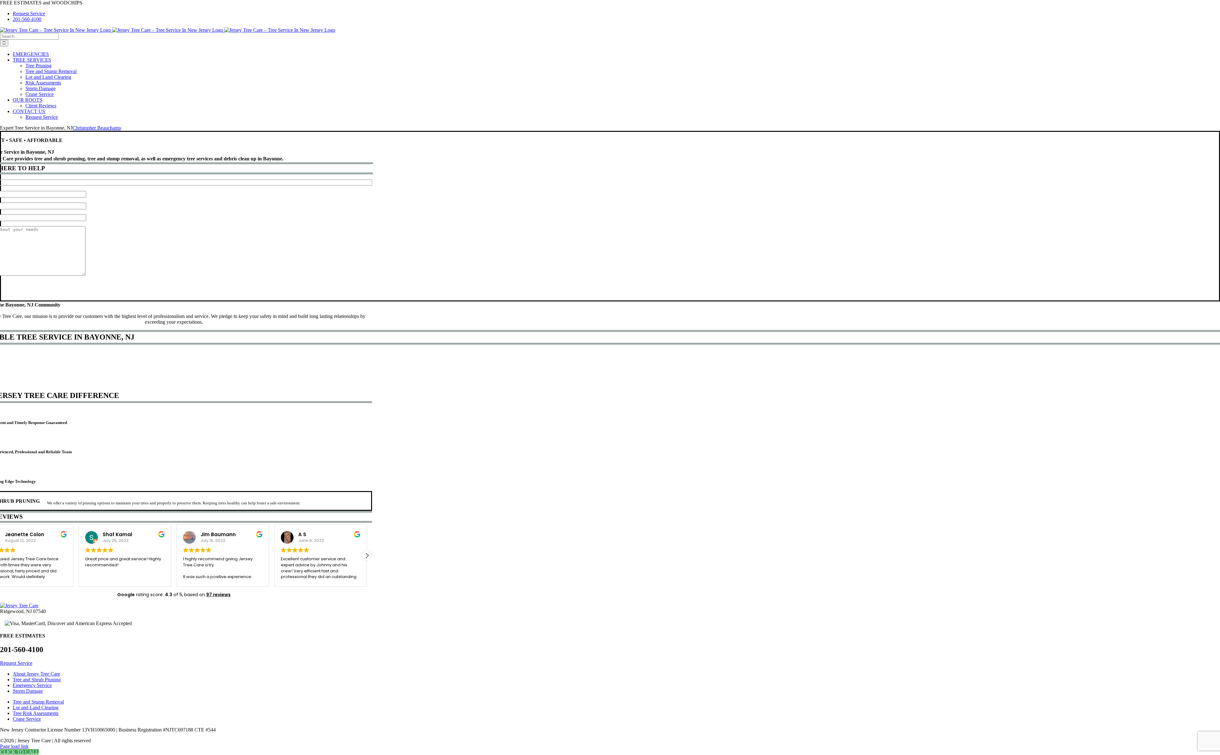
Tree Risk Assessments (35, 713)
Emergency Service (32, 685)
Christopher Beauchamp (96, 128)
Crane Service (27, 719)
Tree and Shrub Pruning (37, 679)
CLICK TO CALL (19, 752)
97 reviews (218, 594)
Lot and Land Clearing (35, 707)
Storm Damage (28, 691)
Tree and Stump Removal (38, 701)
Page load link (14, 746)
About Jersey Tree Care (36, 674)
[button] (367, 555)
